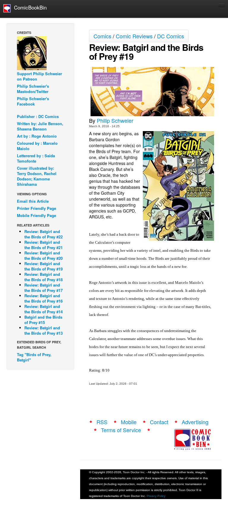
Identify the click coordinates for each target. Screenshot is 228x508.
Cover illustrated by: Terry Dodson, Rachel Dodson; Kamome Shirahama (36, 176)
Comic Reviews (134, 36)
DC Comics (170, 36)
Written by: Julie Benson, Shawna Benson (40, 126)
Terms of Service (121, 430)
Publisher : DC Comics (38, 116)
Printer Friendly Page (36, 208)
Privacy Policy (156, 496)
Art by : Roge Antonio (37, 136)
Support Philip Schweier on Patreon (39, 76)
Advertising (195, 422)
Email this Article (33, 201)
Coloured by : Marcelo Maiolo (37, 145)
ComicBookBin (29, 7)
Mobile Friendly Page (36, 215)
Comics (102, 36)
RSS (101, 422)
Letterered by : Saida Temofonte (36, 158)
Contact (159, 422)
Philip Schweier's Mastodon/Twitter (33, 88)
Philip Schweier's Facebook (33, 101)
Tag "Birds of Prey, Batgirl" (34, 357)
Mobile (129, 422)
